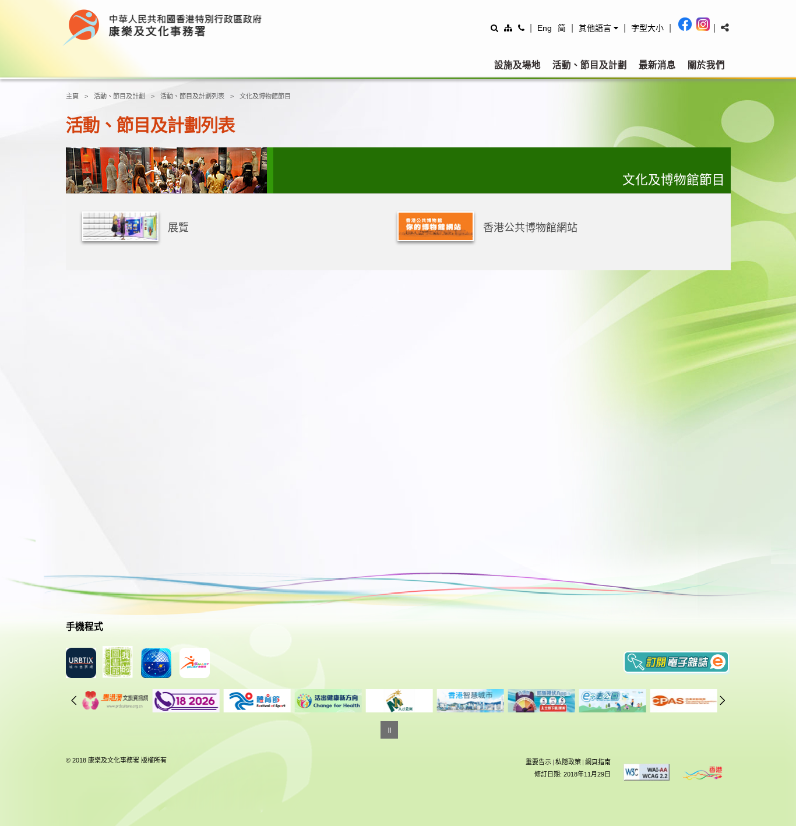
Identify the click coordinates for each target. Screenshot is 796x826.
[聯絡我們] (521, 28)
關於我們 (706, 65)
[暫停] (389, 730)
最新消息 (657, 65)
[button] (598, 28)
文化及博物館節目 (265, 96)
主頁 (72, 96)
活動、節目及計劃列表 (192, 96)
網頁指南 (598, 761)
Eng (544, 28)
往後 (722, 700)
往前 (74, 700)
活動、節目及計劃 (589, 65)
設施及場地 (517, 65)
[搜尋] (494, 28)
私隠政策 (568, 761)
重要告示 (538, 761)
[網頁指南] (508, 28)
